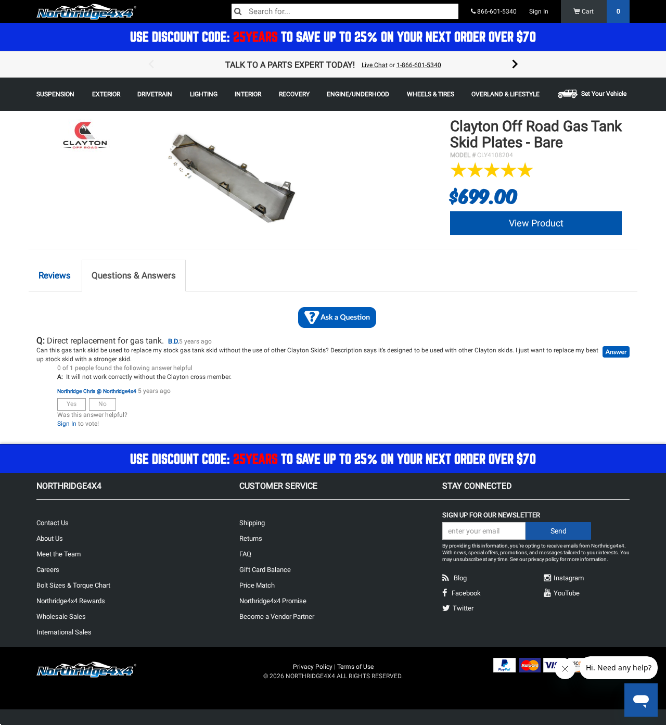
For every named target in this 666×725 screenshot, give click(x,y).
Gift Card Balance (265, 570)
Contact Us (52, 523)
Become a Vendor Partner (276, 616)
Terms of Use (355, 666)
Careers (47, 570)
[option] (333, 65)
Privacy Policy (312, 666)
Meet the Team (58, 554)
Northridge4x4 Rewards (70, 601)
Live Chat (375, 65)
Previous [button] (151, 65)
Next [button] (515, 65)
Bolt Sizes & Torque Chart (73, 585)
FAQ (245, 554)
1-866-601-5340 (418, 65)
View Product (536, 223)
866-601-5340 (496, 11)
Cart (600, 11)
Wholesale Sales (61, 616)
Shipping (252, 523)
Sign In (538, 11)
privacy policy (543, 559)
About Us (49, 538)
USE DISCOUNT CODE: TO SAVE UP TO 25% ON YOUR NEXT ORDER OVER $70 (333, 36)
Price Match (257, 585)
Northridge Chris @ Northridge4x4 (96, 391)
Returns (250, 538)
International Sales (64, 632)
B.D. (173, 341)
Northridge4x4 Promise (272, 601)
